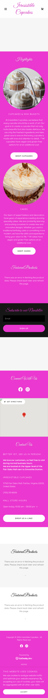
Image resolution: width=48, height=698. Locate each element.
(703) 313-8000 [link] (10, 492)
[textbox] (24, 318)
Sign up (24, 328)
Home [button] (24, 664)
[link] (24, 9)
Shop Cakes (24, 251)
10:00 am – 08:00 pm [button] (25, 506)
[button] (6, 9)
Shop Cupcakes (24, 156)
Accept (24, 692)
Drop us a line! (24, 518)
